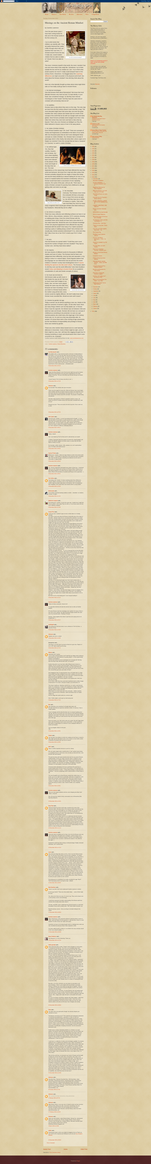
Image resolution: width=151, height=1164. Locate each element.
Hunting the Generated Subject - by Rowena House (99, 119)
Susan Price (51, 511)
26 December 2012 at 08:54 (54, 1005)
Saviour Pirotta (52, 453)
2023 (93, 153)
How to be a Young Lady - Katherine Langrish (99, 273)
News (87, 14)
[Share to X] (69, 342)
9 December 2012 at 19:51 (54, 785)
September (96, 291)
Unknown (50, 385)
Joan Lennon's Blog (97, 136)
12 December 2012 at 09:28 (54, 932)
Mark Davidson (52, 887)
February (95, 306)
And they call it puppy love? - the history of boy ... (99, 277)
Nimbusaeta (51, 490)
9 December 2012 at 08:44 (54, 461)
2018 (93, 164)
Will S (49, 746)
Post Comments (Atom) (55, 1152)
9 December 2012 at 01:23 (54, 365)
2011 (93, 311)
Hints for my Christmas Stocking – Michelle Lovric (99, 249)
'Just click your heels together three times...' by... (100, 229)
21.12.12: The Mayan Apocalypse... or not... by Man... (99, 239)
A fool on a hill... (96, 123)
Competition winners (97, 255)
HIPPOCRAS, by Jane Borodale (100, 212)
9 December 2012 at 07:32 (54, 412)
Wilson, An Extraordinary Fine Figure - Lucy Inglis (99, 280)
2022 (93, 155)
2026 (93, 146)
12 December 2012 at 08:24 (54, 912)
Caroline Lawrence (53, 344)
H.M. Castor (51, 416)
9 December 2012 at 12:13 (54, 597)
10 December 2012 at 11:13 (54, 828)
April (94, 302)
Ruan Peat (50, 805)
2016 (93, 168)
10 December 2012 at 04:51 (54, 801)
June (94, 297)
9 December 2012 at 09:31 (54, 473)
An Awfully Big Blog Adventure (97, 117)
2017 (93, 166)
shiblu (50, 1130)
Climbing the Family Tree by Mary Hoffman (99, 283)
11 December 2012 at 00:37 (54, 882)
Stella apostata (52, 944)
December (95, 178)
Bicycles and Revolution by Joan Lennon (99, 270)
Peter (49, 1009)
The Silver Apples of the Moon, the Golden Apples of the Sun (99, 132)
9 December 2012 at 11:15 (54, 496)
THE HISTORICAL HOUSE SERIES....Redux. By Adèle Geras (100, 262)
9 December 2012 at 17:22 (54, 700)
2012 (93, 177)
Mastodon (97, 84)
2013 (93, 174)
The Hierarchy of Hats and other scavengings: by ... (100, 220)
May (94, 299)
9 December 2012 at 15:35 (54, 629)
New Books (62, 14)
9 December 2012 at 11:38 (54, 507)
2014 (93, 172)
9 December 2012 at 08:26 (54, 448)
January (95, 308)
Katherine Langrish (53, 500)
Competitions (95, 14)
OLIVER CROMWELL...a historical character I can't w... (99, 184)
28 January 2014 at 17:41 (54, 1089)
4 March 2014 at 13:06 (53, 1126)
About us (54, 14)
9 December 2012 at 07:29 (54, 381)
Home (46, 14)
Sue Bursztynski (52, 352)
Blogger (78, 1160)
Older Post (84, 1149)
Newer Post (47, 1149)
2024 (93, 151)
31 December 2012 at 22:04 (54, 1072)
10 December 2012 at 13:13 (54, 847)
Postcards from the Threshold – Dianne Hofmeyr (100, 198)
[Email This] (66, 342)
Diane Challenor (52, 936)
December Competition (98, 180)
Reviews (71, 14)
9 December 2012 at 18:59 (54, 742)
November (95, 286)
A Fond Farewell (95, 137)
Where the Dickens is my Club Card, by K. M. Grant (100, 191)
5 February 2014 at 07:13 (54, 1098)
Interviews (80, 14)
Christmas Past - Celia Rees (99, 223)
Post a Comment (51, 1142)
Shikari (50, 735)
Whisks (50, 652)
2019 (93, 161)
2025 (93, 148)
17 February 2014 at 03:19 (54, 1112)
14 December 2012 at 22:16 (54, 940)
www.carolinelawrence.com (76, 338)
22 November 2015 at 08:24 (54, 1140)
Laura (49, 852)
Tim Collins (51, 478)
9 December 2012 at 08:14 (54, 427)
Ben (49, 704)
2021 (93, 157)
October (95, 289)
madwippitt (51, 624)
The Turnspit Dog (97, 232)
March (94, 304)
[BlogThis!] (68, 342)
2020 (93, 159)
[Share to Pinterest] (72, 342)
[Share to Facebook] (71, 342)
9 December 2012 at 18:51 (54, 731)
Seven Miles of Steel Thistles (99, 130)
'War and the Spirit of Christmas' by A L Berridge (100, 217)
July (94, 295)
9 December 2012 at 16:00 (54, 638)
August (95, 293)
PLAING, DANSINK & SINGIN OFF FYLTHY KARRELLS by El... (100, 202)
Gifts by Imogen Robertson (99, 214)
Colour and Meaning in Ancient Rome (61, 269)
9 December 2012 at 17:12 (54, 647)
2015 (93, 170)
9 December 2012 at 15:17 (54, 620)
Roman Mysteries (61, 344)
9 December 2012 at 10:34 (54, 486)
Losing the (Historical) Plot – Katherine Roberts (99, 266)
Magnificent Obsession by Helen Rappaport (99, 188)
